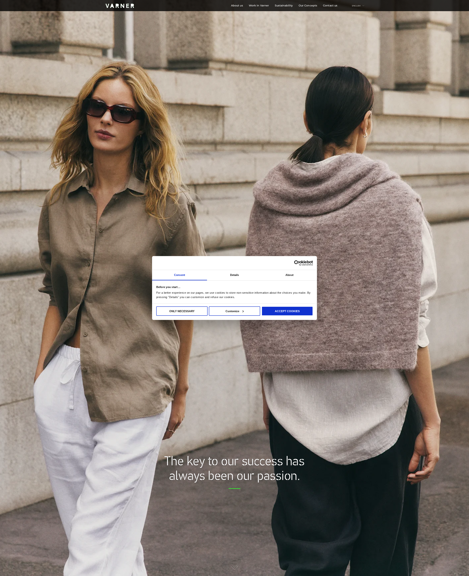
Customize (232, 311)
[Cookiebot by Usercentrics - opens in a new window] (297, 263)
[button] (237, 5)
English (356, 6)
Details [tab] (234, 274)
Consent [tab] (179, 274)
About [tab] (289, 274)
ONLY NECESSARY (182, 311)
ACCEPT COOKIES (287, 311)
